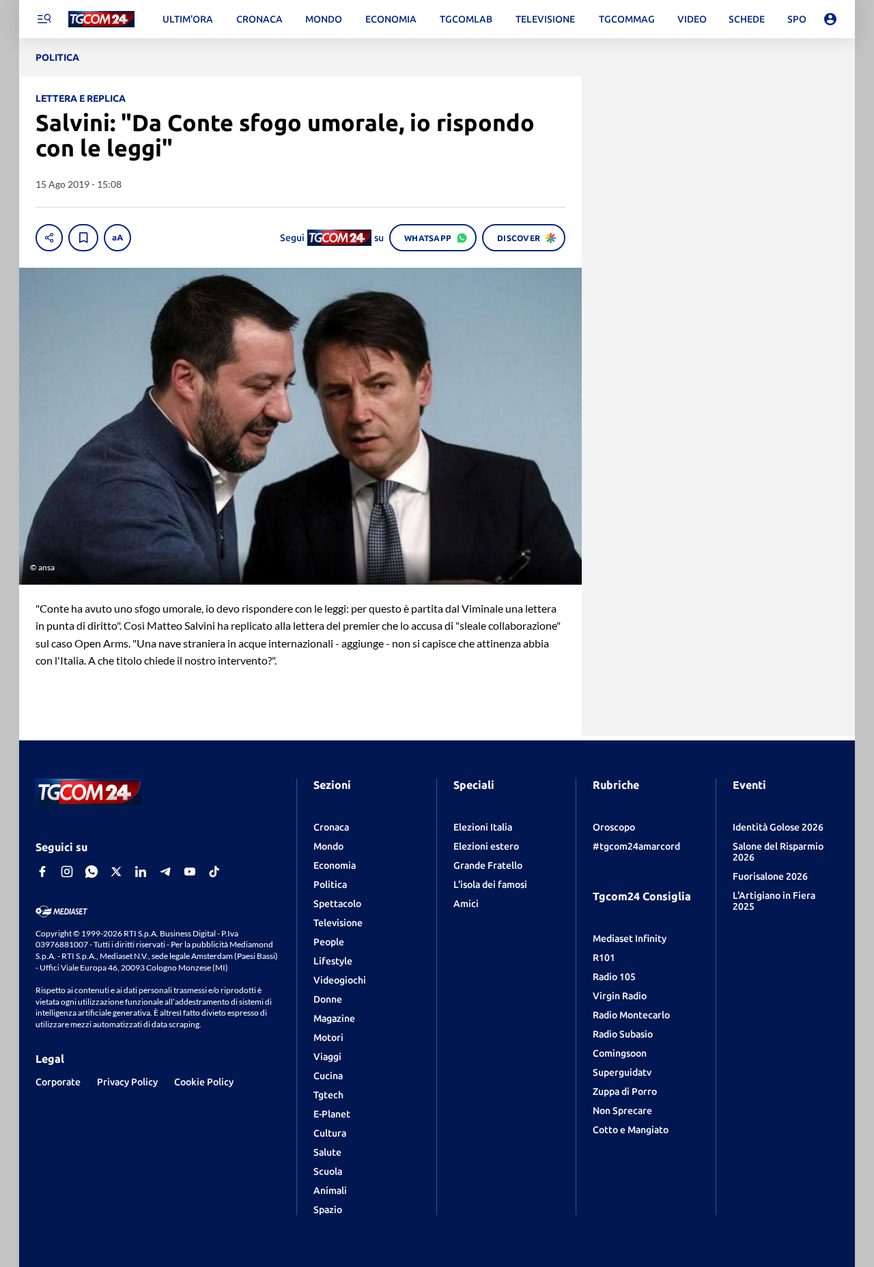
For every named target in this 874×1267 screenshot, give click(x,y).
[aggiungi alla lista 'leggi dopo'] (83, 237)
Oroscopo (614, 827)
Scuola (327, 1171)
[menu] (43, 19)
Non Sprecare (622, 1110)
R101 (604, 957)
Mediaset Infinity (629, 938)
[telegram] (165, 871)
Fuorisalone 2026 (770, 876)
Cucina (328, 1075)
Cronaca (331, 827)
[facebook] (42, 871)
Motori (328, 1037)
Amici (466, 903)
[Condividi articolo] (49, 237)
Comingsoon (620, 1053)
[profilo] (830, 19)
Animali (330, 1190)
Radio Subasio (623, 1034)
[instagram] (67, 871)
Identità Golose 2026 (778, 827)
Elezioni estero (486, 846)
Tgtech (328, 1094)
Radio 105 (614, 976)
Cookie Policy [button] (204, 1081)
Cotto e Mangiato (630, 1129)
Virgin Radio (620, 995)
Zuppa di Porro (625, 1091)
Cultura (329, 1133)
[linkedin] (140, 871)
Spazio (327, 1209)
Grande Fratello (487, 865)
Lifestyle (332, 961)
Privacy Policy (127, 1081)
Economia (334, 865)
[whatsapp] (91, 871)
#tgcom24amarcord (636, 846)
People (328, 941)
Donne (327, 999)
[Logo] (101, 19)
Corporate (58, 1081)
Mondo (328, 846)
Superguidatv (622, 1072)
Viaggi (327, 1056)
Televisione (338, 922)
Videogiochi (339, 980)
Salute (327, 1152)
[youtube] (190, 871)
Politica (330, 884)
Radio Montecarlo (631, 1015)
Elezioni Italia (482, 827)
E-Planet (331, 1114)
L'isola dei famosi (490, 884)
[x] (116, 871)
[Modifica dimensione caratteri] (117, 237)
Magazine (334, 1018)
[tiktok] (214, 871)
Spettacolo (337, 903)
